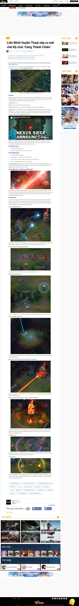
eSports (23, 532)
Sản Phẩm (16, 1)
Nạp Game (61, 1)
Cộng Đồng (47, 5)
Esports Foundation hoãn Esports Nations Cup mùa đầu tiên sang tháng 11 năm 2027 (51, 542)
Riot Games (12, 486)
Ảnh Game (66, 71)
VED (11, 490)
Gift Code (37, 5)
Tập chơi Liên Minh (22, 493)
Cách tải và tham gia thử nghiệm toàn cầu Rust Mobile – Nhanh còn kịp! (11, 542)
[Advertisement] (39, 27)
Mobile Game (12, 5)
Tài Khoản (66, 1)
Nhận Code (72, 43)
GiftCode (66, 38)
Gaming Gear (28, 5)
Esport (20, 5)
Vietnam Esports (17, 502)
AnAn (11, 51)
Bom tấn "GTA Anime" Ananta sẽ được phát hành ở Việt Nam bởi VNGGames (51, 530)
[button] (59, 555)
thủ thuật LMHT (41, 490)
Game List (55, 5)
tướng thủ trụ (50, 490)
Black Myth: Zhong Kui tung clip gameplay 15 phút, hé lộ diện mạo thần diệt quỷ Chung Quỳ (28, 7)
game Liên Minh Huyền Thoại (29, 483)
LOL (19, 486)
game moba (46, 486)
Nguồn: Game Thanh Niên (28, 51)
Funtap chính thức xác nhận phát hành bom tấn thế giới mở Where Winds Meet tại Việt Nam (11, 530)
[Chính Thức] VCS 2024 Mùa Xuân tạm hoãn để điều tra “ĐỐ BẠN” (22, 57)
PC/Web (3, 521)
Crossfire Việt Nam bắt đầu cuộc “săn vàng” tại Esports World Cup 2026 (30, 542)
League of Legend (27, 486)
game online (37, 486)
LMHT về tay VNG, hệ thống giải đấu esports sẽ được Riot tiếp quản (22, 58)
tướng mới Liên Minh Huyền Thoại (45, 483)
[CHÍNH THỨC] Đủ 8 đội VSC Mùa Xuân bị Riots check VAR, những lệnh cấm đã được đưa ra (27, 55)
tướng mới (12, 493)
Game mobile (4, 532)
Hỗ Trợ (18, 598)
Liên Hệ (14, 598)
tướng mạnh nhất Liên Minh (34, 493)
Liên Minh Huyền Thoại (15, 483)
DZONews (11, 1)
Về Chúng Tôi (55, 1)
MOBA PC (18, 500)
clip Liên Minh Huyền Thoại (29, 490)
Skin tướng (18, 490)
